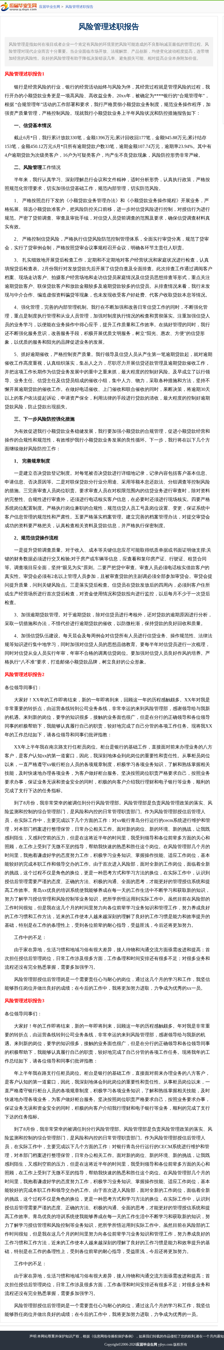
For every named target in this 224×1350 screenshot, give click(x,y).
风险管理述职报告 (79, 7)
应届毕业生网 (49, 7)
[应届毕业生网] (19, 7)
